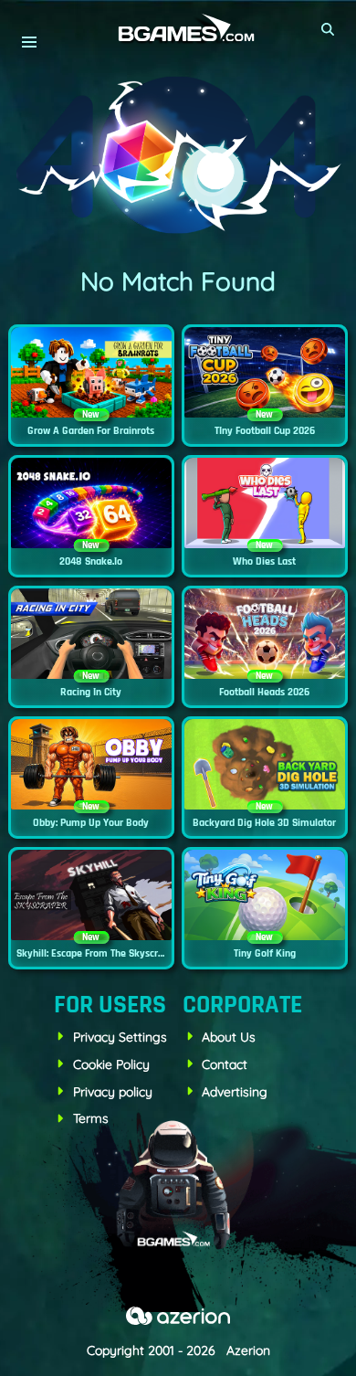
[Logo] (178, 29)
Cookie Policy (111, 1064)
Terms (91, 1118)
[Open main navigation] (29, 41)
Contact (224, 1064)
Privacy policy (112, 1092)
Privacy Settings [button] (120, 1037)
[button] (329, 29)
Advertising (234, 1092)
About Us (229, 1037)
